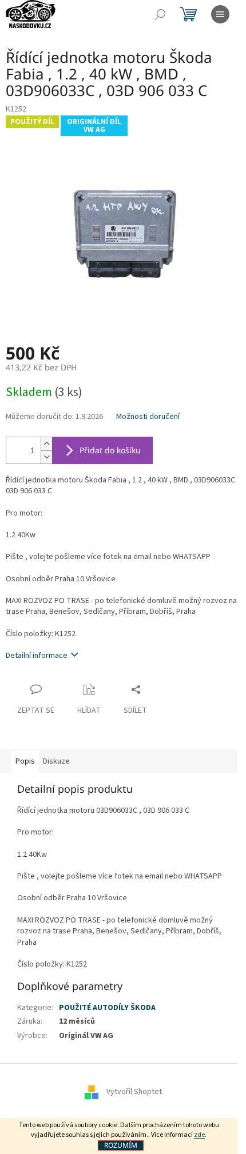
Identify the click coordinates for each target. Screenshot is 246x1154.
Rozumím (120, 1145)
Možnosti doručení (148, 417)
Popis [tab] (25, 761)
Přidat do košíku (110, 450)
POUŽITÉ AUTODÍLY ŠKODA (107, 1007)
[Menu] (220, 14)
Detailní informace (37, 655)
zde (199, 1135)
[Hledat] (160, 14)
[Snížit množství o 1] (46, 457)
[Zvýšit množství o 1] (46, 443)
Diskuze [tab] (56, 761)
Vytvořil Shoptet (134, 1092)
